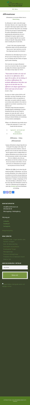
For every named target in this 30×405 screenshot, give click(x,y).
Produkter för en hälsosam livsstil (14, 257)
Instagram (6, 226)
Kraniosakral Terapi (9, 249)
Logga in (15, 401)
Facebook (6, 224)
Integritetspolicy (7, 230)
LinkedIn (6, 221)
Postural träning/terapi (10, 254)
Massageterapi (8, 252)
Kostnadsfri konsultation (11, 246)
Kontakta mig (14, 186)
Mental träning (16, 19)
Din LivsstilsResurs (15, 3)
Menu (16, 9)
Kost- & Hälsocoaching (10, 244)
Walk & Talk (7, 259)
